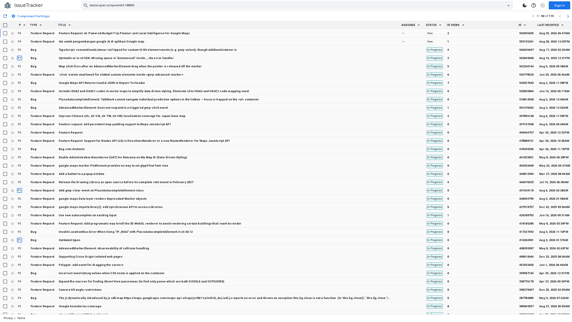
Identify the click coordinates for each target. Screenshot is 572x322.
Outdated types (69, 240)
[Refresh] (5, 16)
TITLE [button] (62, 25)
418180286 (526, 223)
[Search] (85, 5)
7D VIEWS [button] (453, 25)
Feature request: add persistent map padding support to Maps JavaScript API (115, 124)
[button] (24, 25)
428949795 (526, 198)
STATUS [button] (431, 25)
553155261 (526, 41)
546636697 (526, 49)
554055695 (526, 33)
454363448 (526, 165)
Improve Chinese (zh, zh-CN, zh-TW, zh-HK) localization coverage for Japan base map (122, 116)
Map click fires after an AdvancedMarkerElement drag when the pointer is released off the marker (130, 66)
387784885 (526, 298)
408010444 (526, 256)
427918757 (526, 207)
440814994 (526, 174)
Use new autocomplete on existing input (87, 215)
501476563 (526, 107)
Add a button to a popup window (82, 174)
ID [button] (520, 25)
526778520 (526, 74)
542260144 (526, 66)
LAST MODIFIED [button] (548, 25)
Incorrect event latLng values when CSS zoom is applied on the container (112, 273)
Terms (21, 318)
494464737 (526, 132)
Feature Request (70, 132)
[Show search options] (508, 5)
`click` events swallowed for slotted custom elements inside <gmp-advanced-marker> (121, 74)
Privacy (8, 318)
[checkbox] (5, 25)
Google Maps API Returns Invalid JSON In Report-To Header (102, 83)
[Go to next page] (568, 16)
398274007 (526, 289)
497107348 (526, 124)
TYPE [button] (33, 25)
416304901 (526, 240)
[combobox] (298, 5)
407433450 (526, 265)
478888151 (526, 140)
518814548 (526, 99)
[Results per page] (533, 15)
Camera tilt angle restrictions (80, 289)
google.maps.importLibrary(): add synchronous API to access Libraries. (111, 207)
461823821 (526, 157)
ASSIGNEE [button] (408, 25)
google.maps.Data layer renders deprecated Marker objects (103, 198)
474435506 (526, 149)
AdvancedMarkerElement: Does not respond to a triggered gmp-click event (113, 107)
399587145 (526, 273)
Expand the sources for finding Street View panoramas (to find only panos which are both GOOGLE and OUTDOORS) (141, 281)
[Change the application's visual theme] (524, 5)
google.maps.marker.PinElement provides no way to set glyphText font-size (113, 165)
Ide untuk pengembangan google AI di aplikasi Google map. (102, 41)
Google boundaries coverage (80, 306)
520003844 (526, 91)
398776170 (526, 281)
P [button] (20, 25)
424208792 (526, 215)
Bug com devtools (72, 149)
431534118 (526, 190)
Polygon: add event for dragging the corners (91, 265)
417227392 (526, 231)
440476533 (526, 182)
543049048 (526, 58)
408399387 (526, 248)
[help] (533, 5)
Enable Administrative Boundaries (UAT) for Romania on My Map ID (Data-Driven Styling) (123, 157)
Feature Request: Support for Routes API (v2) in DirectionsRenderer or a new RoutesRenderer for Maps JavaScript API (144, 140)
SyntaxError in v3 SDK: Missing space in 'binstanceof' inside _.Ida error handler (116, 58)
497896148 (526, 116)
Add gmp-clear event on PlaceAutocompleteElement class (101, 190)
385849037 (526, 306)
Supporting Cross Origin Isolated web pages (90, 256)
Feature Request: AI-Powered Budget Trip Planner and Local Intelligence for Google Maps (124, 33)
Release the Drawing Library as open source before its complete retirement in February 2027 (126, 182)
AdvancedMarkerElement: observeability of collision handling (104, 248)
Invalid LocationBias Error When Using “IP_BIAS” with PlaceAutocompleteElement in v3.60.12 (126, 231)
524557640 (526, 83)
